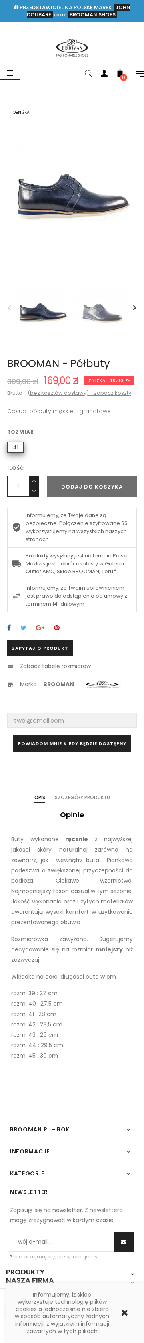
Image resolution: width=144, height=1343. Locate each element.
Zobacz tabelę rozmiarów (55, 666)
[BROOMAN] (103, 684)
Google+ (40, 628)
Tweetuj (23, 628)
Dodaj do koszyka (92, 487)
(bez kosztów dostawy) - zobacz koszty (79, 393)
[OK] (124, 1242)
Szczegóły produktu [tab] (82, 797)
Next (135, 308)
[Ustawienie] (136, 75)
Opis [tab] (39, 797)
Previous (9, 308)
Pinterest (57, 628)
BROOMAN (58, 684)
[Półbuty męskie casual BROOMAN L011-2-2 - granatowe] (72, 48)
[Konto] (104, 75)
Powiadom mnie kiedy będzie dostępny (72, 743)
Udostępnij (9, 628)
